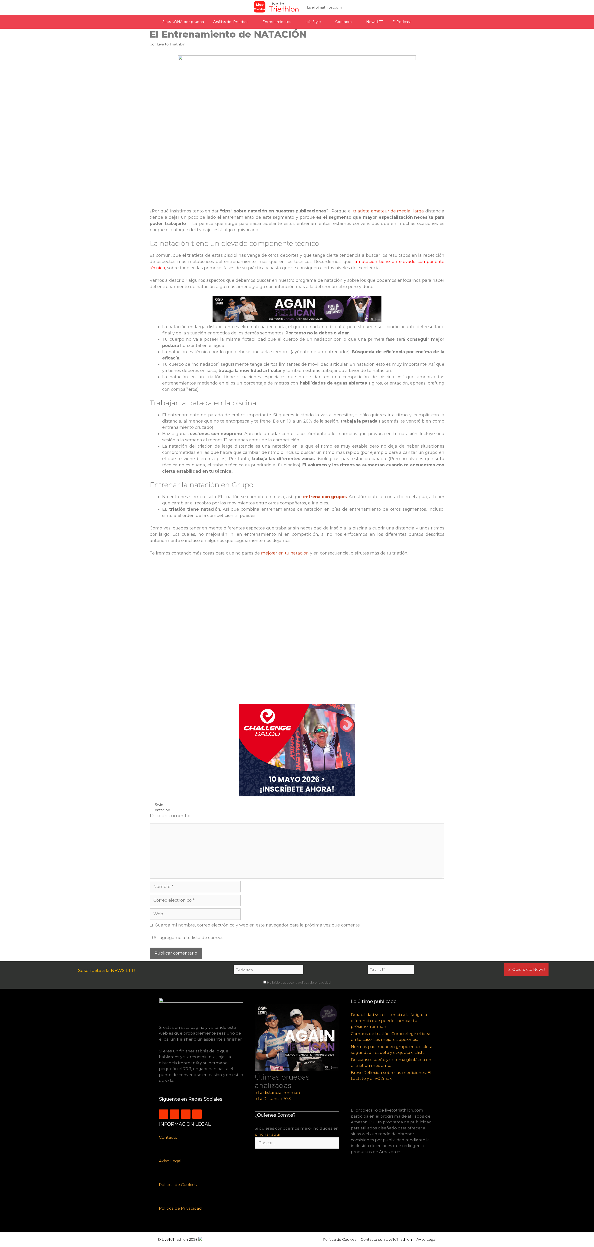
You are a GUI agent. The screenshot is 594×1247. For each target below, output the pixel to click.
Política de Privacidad (180, 1208)
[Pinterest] (197, 1114)
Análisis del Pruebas (230, 21)
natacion (162, 810)
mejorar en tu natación (285, 553)
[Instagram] (163, 1114)
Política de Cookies (178, 1184)
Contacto (343, 21)
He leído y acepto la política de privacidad (298, 982)
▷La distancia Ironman (277, 1092)
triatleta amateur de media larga (389, 211)
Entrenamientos (276, 21)
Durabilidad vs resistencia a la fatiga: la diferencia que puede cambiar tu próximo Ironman (389, 1020)
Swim (160, 804)
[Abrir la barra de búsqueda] (429, 22)
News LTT (374, 21)
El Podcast (401, 21)
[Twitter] (174, 1114)
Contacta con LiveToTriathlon (386, 1239)
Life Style (313, 21)
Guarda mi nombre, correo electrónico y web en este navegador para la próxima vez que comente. (258, 925)
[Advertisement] (289, 632)
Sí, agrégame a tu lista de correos (188, 937)
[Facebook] (185, 1114)
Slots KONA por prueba (183, 21)
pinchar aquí (267, 1134)
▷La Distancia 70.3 (273, 1098)
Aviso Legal (170, 1161)
